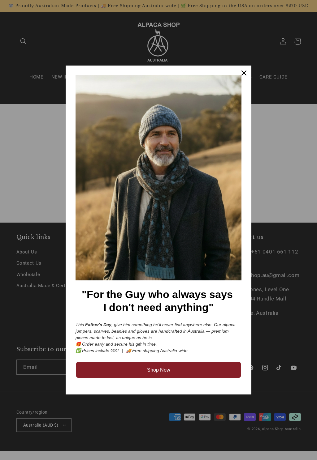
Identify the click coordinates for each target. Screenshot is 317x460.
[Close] (244, 73)
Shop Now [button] (158, 370)
